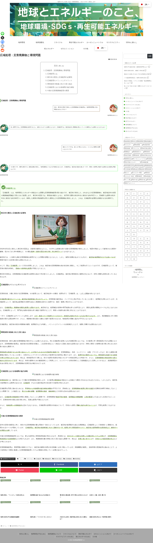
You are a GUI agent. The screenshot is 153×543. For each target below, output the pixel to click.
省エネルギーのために (83, 536)
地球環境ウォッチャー (138, 277)
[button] (98, 470)
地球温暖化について (54, 534)
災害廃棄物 (68, 459)
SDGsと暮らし (24, 534)
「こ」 (21, 459)
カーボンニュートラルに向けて (123, 534)
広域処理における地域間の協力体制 (60, 87)
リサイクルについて (69, 534)
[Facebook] (2, 42)
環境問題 (77, 459)
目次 (56, 66)
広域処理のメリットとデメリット (59, 80)
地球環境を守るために (8, 459)
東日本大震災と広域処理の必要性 (59, 77)
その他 (95, 536)
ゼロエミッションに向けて (102, 534)
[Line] (2, 34)
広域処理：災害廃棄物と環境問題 (57, 70)
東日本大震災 (58, 459)
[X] (2, 38)
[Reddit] (2, 50)
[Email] (2, 46)
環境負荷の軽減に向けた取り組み (59, 84)
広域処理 (38, 459)
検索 (149, 56)
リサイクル (29, 459)
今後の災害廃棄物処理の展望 (58, 90)
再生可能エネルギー (85, 534)
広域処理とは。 (53, 74)
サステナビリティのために (65, 536)
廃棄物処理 (47, 459)
